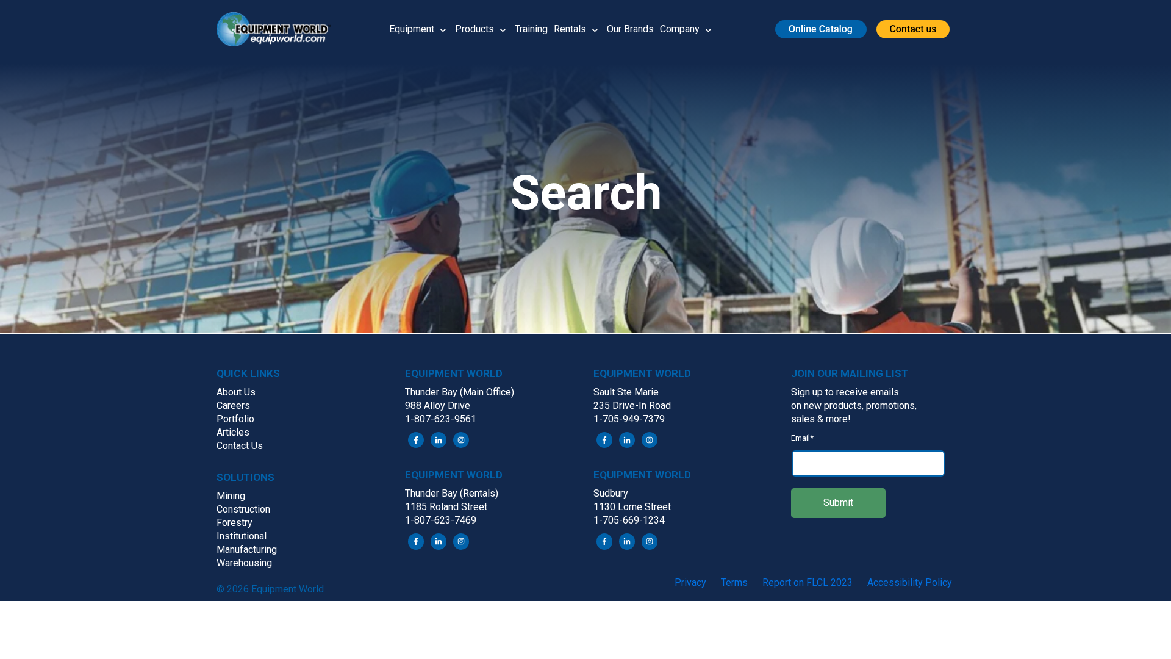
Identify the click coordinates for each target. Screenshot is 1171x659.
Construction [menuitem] (243, 509)
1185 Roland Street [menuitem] (446, 507)
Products (474, 29)
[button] (278, 29)
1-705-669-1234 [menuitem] (629, 520)
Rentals (570, 29)
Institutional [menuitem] (242, 536)
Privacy (690, 582)
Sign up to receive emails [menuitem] (845, 392)
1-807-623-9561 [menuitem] (440, 419)
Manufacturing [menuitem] (247, 549)
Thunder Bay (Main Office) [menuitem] (459, 392)
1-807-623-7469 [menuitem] (440, 520)
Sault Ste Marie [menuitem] (626, 392)
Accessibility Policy (909, 582)
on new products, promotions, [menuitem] (854, 405)
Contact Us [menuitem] (240, 446)
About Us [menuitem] (236, 392)
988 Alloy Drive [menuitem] (437, 405)
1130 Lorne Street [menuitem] (632, 507)
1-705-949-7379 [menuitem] (629, 419)
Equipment (411, 29)
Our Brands (630, 29)
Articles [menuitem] (233, 432)
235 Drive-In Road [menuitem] (632, 405)
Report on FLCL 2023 (807, 582)
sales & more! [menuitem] (821, 419)
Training (531, 29)
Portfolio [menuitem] (235, 419)
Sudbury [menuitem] (610, 493)
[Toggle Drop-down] (443, 29)
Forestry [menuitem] (234, 522)
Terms (734, 582)
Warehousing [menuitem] (244, 563)
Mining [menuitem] (231, 496)
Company (680, 29)
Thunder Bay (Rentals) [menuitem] (451, 493)
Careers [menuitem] (233, 405)
